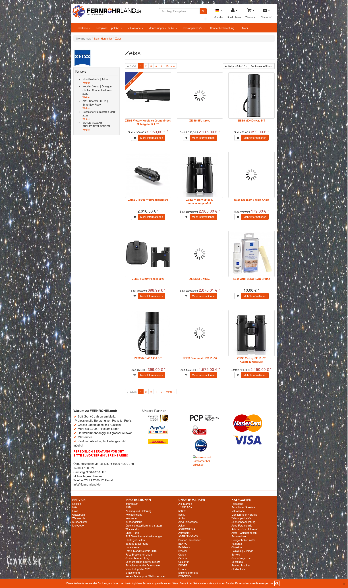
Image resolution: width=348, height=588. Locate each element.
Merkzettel (78, 525)
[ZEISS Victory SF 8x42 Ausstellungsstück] (200, 175)
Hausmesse (132, 547)
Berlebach (184, 547)
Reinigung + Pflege (242, 551)
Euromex (183, 569)
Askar (181, 525)
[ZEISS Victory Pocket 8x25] (148, 254)
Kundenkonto (80, 522)
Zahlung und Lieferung (138, 511)
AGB (128, 507)
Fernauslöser (239, 536)
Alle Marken (185, 503)
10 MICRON (185, 507)
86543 (182, 514)
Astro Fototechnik (241, 525)
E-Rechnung (132, 572)
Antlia (181, 518)
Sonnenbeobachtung (222, 28)
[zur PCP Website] (208, 417)
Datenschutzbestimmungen (252, 583)
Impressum (131, 503)
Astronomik (184, 532)
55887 (182, 511)
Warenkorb (78, 518)
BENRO (182, 543)
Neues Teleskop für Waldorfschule (145, 576)
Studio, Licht (238, 569)
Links (75, 511)
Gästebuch (78, 514)
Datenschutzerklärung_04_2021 (143, 525)
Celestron (183, 562)
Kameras (236, 543)
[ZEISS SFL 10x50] (200, 254)
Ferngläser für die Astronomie (142, 565)
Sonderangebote (241, 558)
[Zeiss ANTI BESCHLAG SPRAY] (251, 254)
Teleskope (82, 28)
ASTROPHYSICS (188, 536)
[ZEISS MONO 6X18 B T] (148, 333)
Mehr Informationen (151, 137)
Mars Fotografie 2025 (137, 569)
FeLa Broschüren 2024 (138, 554)
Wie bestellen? (133, 514)
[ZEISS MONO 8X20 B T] (251, 95)
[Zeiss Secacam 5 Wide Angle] (251, 175)
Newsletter (131, 518)
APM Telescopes (188, 522)
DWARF (182, 565)
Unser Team (132, 532)
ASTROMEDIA (186, 529)
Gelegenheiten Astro (243, 540)
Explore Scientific (188, 572)
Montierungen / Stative (162, 28)
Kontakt (76, 503)
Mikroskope (134, 28)
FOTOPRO (184, 576)
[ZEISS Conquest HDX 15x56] (200, 333)
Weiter (86, 83)
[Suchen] (203, 11)
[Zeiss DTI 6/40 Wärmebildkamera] (148, 175)
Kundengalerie (133, 522)
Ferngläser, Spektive (108, 28)
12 (235, 66)
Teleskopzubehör (193, 28)
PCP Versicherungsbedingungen (144, 536)
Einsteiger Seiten (135, 540)
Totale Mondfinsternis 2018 (141, 551)
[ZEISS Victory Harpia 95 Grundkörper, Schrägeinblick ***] (148, 95)
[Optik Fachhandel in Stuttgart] (107, 11)
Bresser (182, 551)
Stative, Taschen (240, 565)
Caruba (182, 558)
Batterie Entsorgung (136, 543)
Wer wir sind (132, 529)
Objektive (236, 547)
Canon (182, 554)
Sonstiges (237, 562)
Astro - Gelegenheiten (244, 532)
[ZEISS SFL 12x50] (200, 95)
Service (235, 554)
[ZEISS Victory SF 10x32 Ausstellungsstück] (251, 333)
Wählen (261, 66)
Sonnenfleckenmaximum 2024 (142, 562)
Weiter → (170, 65)
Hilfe (74, 507)
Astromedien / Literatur (244, 529)
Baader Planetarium (189, 540)
